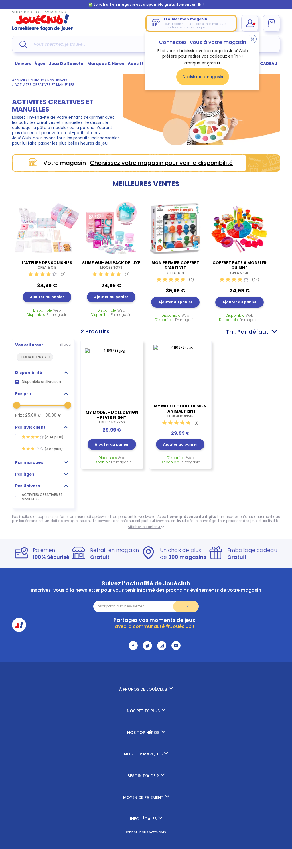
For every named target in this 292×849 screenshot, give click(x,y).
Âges (40, 63)
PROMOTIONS (55, 12)
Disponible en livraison (41, 381)
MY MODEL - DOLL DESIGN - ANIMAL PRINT (180, 410)
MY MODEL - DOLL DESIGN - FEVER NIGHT (112, 417)
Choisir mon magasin (202, 77)
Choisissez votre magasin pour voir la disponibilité (161, 163)
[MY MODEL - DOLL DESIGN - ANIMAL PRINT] (180, 371)
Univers (23, 63)
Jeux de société (66, 63)
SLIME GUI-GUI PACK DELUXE (111, 265)
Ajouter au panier (47, 296)
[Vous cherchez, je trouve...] (23, 44)
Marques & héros (105, 63)
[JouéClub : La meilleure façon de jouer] (42, 29)
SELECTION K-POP (26, 12)
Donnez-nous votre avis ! (146, 832)
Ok (186, 606)
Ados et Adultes (144, 63)
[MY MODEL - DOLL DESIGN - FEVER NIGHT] (112, 374)
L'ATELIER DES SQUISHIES (47, 265)
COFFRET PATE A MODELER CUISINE (239, 267)
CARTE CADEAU (261, 63)
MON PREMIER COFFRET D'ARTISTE (175, 267)
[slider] (16, 405)
